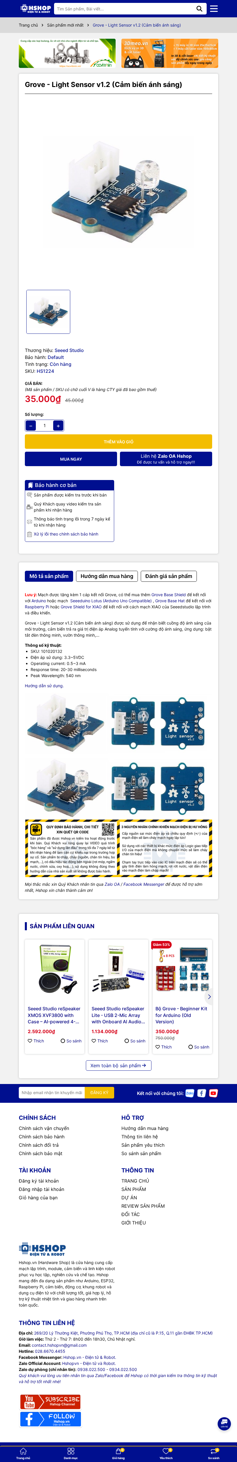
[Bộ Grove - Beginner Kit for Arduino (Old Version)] (182, 969)
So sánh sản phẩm (141, 1153)
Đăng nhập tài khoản (41, 1189)
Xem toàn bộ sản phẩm (115, 1065)
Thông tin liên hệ (139, 1136)
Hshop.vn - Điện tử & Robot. (89, 1357)
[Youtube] (213, 1092)
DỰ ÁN (129, 1197)
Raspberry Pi (37, 606)
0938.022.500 (91, 1369)
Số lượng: (34, 414)
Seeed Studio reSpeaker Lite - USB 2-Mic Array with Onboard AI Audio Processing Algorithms (118, 1015)
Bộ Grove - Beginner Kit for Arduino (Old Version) (181, 1015)
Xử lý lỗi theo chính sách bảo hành (66, 533)
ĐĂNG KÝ (99, 1092)
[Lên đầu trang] (224, 1439)
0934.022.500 (123, 1369)
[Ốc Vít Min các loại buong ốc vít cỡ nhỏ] (67, 53)
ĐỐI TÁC (130, 1214)
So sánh (74, 1040)
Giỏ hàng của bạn (38, 1197)
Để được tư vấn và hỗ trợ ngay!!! (166, 458)
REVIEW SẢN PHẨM (143, 1206)
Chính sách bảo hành (41, 1136)
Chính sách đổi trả (39, 1145)
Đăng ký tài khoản (39, 1181)
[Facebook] (201, 1092)
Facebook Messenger (143, 884)
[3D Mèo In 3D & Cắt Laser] (169, 53)
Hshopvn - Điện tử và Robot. (89, 1363)
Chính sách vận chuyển (44, 1128)
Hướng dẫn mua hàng (145, 1128)
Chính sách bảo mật (40, 1153)
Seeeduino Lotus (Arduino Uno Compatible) (111, 600)
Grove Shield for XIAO (81, 606)
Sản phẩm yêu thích (142, 1145)
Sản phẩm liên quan (62, 926)
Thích (39, 1040)
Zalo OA (112, 884)
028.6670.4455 (50, 1351)
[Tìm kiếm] (199, 8)
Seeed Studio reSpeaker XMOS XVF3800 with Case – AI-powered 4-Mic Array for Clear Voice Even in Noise (54, 1015)
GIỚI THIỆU (133, 1223)
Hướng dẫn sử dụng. (44, 685)
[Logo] (35, 9)
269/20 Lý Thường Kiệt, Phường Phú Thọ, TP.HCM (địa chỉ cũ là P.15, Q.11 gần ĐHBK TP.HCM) (123, 1333)
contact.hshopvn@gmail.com (59, 1345)
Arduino (39, 600)
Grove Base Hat (170, 600)
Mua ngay (71, 459)
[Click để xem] (118, 192)
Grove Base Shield (168, 594)
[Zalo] (190, 1092)
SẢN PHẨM (133, 1189)
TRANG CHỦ (135, 1181)
